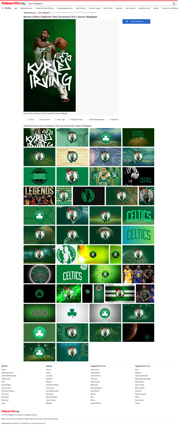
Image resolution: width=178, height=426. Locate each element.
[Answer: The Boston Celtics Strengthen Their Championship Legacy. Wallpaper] (105, 176)
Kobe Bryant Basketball (142, 379)
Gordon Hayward (140, 394)
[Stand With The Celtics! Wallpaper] (39, 235)
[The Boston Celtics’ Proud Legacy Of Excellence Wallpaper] (138, 313)
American (138, 391)
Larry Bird (49, 376)
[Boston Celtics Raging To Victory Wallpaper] (105, 157)
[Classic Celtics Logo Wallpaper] (39, 293)
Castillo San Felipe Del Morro (45, 8)
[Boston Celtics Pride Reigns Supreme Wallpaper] (72, 215)
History (137, 403)
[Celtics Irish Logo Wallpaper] (87, 293)
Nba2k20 (49, 403)
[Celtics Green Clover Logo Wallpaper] (105, 313)
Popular (55, 419)
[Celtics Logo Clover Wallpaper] (72, 313)
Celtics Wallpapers (44, 12)
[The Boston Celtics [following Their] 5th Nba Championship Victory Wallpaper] (105, 332)
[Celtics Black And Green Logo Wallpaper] (89, 196)
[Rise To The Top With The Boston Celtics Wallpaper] (138, 215)
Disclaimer (20, 419)
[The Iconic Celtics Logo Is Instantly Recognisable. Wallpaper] (72, 176)
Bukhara (156, 8)
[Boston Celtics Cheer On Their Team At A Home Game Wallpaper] (138, 176)
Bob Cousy (5, 400)
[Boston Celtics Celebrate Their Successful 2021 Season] (39, 137)
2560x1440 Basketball (97, 119)
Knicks (137, 397)
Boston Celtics (45, 119)
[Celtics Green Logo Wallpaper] (72, 274)
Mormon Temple (94, 8)
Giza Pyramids (130, 8)
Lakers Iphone (95, 373)
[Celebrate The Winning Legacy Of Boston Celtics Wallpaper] (138, 137)
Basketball (5, 397)
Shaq (137, 370)
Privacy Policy (37, 419)
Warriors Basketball (141, 376)
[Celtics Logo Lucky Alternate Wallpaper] (69, 293)
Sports (93, 400)
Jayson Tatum (51, 400)
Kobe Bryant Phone (52, 385)
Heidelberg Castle (144, 8)
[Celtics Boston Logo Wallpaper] (39, 313)
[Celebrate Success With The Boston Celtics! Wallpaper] (39, 254)
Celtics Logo (61, 119)
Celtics (31, 119)
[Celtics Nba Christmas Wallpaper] (64, 196)
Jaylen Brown (115, 119)
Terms (45, 419)
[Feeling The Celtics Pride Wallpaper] (39, 157)
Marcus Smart (140, 388)
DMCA (27, 419)
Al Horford (94, 379)
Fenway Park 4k (96, 403)
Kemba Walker (6, 385)
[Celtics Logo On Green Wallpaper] (99, 293)
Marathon (138, 373)
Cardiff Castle (108, 8)
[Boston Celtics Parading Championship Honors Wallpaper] (138, 254)
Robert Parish (95, 382)
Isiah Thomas (139, 385)
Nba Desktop (139, 382)
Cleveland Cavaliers (8, 391)
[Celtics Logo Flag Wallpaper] (120, 293)
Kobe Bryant (95, 370)
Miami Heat (50, 394)
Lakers (48, 373)
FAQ (31, 419)
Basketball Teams (77, 119)
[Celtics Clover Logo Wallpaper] (115, 254)
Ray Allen (49, 379)
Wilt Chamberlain (51, 397)
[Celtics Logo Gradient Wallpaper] (93, 254)
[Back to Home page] (13, 3)
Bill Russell (94, 385)
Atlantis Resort (81, 8)
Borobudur (119, 8)
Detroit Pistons (96, 376)
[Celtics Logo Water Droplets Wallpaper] (105, 274)
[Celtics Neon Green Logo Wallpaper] (39, 274)
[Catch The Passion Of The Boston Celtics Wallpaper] (138, 157)
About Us (5, 419)
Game (3, 403)
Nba (92, 397)
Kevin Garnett (95, 391)
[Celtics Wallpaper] (72, 137)
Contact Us (12, 419)
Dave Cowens (139, 400)
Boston (48, 370)
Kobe (3, 382)
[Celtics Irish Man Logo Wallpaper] (66, 254)
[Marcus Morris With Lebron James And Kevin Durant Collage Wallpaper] (138, 274)
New (50, 419)
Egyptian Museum (26, 8)
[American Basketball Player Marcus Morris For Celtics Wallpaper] (145, 293)
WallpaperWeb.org (29, 12)
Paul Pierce (5, 394)
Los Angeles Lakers (52, 391)
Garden (93, 394)
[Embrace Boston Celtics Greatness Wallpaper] (39, 176)
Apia (15, 8)
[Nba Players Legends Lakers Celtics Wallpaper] (39, 196)
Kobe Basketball (96, 388)
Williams (49, 382)
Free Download (136, 21)
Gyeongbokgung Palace (65, 8)
